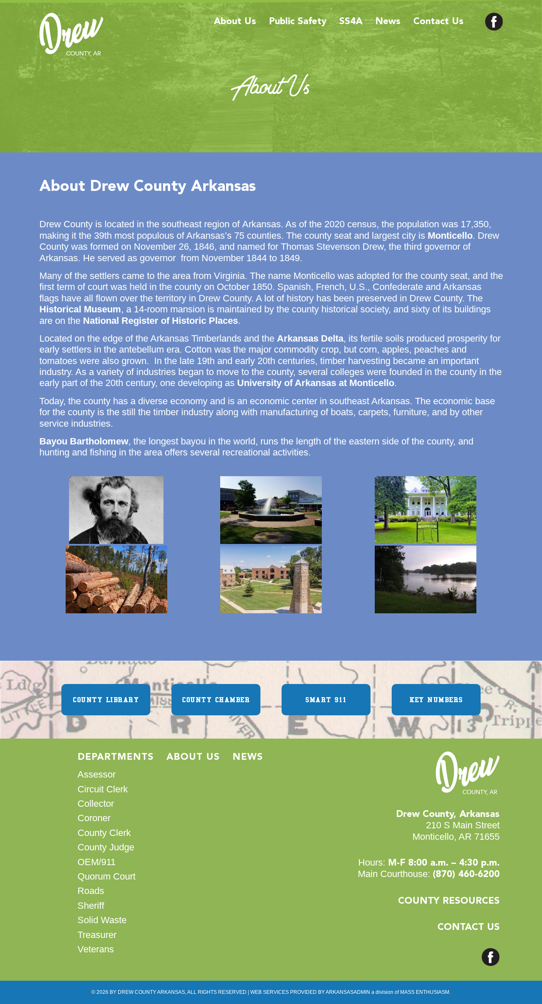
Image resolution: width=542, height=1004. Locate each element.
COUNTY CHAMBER (216, 699)
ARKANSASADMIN (348, 992)
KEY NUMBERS (436, 699)
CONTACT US (468, 927)
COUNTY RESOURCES (449, 901)
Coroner (94, 818)
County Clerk (104, 832)
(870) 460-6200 (466, 874)
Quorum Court (106, 876)
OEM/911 (96, 862)
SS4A (350, 21)
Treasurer (96, 935)
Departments (115, 757)
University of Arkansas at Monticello (315, 383)
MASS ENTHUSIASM (424, 992)
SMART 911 (326, 699)
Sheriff (90, 905)
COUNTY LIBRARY (106, 699)
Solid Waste (102, 920)
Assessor (96, 774)
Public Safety (297, 21)
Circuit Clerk (102, 789)
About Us (235, 21)
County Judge (105, 847)
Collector (95, 803)
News (388, 21)
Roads (90, 890)
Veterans (95, 949)
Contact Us (438, 21)
